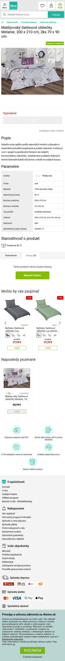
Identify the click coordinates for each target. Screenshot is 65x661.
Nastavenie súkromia (12, 639)
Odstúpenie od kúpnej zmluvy (16, 565)
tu (14, 644)
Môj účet (6, 551)
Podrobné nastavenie (32, 656)
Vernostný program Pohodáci (16, 517)
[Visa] (16, 598)
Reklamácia (7, 562)
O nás (5, 490)
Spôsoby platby (9, 524)
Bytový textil (12, 22)
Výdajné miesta (9, 494)
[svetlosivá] (19, 335)
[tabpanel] (32, 71)
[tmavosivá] (8, 335)
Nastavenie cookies (11, 532)
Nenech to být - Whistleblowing (17, 501)
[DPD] (31, 584)
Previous (5, 323)
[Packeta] (9, 584)
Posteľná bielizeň (29, 22)
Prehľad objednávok (12, 555)
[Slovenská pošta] (21, 584)
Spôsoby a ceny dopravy (14, 521)
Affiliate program (10, 498)
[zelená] (39, 335)
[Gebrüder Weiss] (40, 584)
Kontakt (6, 487)
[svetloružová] (13, 335)
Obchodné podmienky (12, 535)
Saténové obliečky (48, 22)
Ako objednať (8, 513)
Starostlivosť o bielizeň (13, 539)
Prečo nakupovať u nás (13, 528)
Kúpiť (32, 119)
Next (60, 323)
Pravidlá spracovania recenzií (16, 569)
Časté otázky (8, 558)
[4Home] (3, 22)
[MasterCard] (6, 598)
